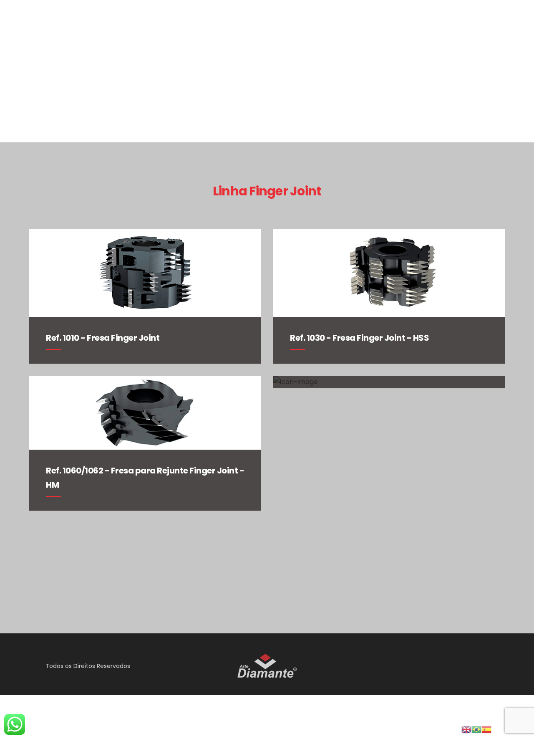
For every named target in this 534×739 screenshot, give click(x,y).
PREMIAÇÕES (414, 104)
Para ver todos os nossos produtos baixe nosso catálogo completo (265, 582)
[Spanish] (486, 729)
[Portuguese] (476, 729)
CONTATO (507, 104)
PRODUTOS (463, 104)
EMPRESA (368, 104)
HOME (331, 104)
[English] (466, 729)
